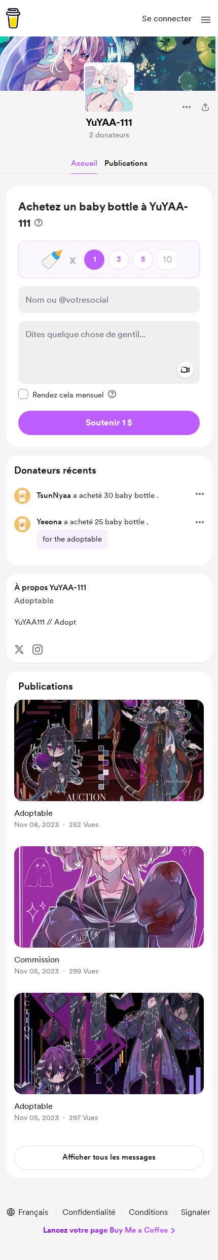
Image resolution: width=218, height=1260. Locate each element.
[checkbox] (61, 394)
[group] (109, 770)
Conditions (148, 1212)
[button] (206, 20)
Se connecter (167, 18)
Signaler (195, 1212)
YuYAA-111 (109, 122)
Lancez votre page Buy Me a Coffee (105, 1230)
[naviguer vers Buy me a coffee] (13, 18)
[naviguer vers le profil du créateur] (109, 87)
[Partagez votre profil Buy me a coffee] (205, 107)
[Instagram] (37, 649)
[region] (109, 316)
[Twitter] (19, 649)
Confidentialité (89, 1212)
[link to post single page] (109, 766)
